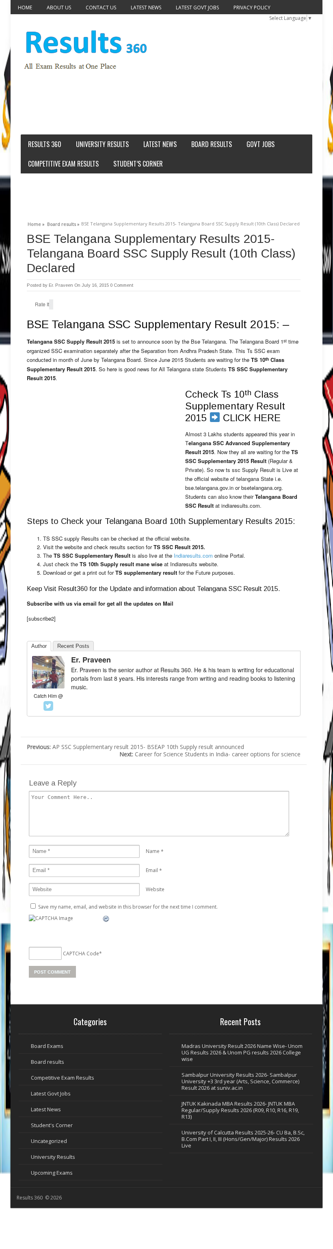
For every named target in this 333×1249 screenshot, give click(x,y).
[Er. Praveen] (48, 686)
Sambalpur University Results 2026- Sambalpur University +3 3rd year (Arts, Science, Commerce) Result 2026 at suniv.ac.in (240, 1081)
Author (39, 646)
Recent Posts (73, 646)
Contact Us (101, 7)
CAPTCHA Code (81, 953)
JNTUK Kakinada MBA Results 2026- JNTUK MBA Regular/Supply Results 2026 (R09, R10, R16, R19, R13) (240, 1110)
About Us (59, 7)
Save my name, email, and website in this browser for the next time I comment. (128, 906)
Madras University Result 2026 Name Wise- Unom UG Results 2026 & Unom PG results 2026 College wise (242, 1052)
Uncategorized (49, 1141)
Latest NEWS (146, 7)
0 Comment (121, 285)
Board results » (63, 223)
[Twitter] (48, 706)
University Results (102, 144)
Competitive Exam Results (63, 164)
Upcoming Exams (52, 1172)
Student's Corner (52, 1125)
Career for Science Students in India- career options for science (210, 754)
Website (155, 889)
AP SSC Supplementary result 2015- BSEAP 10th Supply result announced (135, 747)
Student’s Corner (138, 164)
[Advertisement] (164, 108)
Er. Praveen (61, 285)
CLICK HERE (252, 417)
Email (152, 870)
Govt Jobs (261, 144)
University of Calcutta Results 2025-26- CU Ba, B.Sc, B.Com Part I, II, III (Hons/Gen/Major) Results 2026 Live (243, 1139)
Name (153, 851)
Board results (211, 144)
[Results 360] (86, 73)
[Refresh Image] (106, 919)
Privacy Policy (252, 7)
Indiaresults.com (193, 555)
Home (25, 7)
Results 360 (44, 144)
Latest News (46, 1109)
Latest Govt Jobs (197, 7)
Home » (36, 223)
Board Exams (47, 1046)
